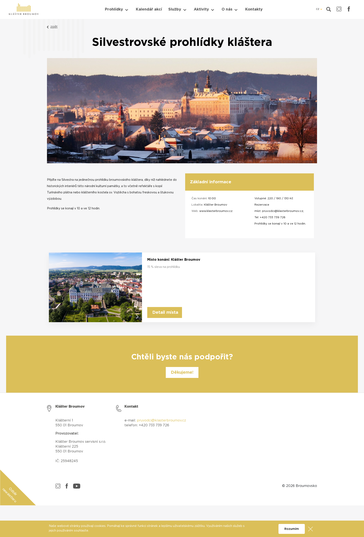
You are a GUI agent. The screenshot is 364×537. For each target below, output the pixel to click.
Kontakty (254, 9)
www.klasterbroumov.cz (216, 211)
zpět (54, 26)
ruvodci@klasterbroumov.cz (162, 420)
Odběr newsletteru (9, 494)
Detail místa (165, 312)
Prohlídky (114, 9)
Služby (174, 9)
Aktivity (201, 9)
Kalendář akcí (149, 9)
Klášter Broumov (215, 204)
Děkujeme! (182, 372)
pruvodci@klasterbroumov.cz (282, 211)
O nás (227, 9)
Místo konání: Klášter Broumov (173, 259)
